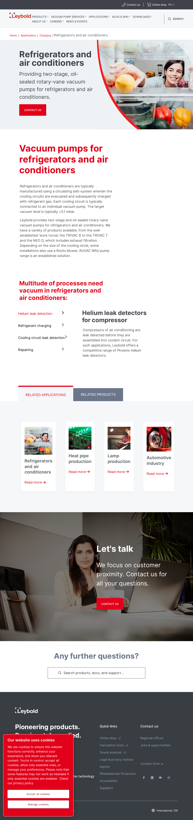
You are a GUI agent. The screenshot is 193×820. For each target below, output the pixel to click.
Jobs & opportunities (155, 745)
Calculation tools (112, 745)
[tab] (42, 313)
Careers (56, 21)
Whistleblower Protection (118, 774)
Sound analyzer (111, 752)
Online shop (108, 738)
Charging (45, 35)
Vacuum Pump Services (67, 16)
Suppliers (106, 788)
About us (39, 21)
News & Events (76, 21)
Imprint (105, 767)
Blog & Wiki (120, 16)
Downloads (141, 16)
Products (39, 16)
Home (13, 35)
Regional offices (151, 738)
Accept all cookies (38, 793)
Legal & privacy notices (116, 759)
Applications (98, 16)
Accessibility (109, 781)
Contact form (150, 764)
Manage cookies (38, 804)
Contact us (32, 110)
